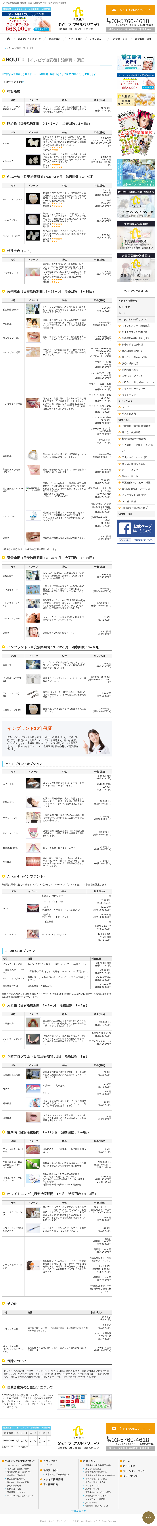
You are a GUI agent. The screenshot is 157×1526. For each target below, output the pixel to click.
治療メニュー (98, 38)
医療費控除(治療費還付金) (57, 1474)
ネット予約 (124, 307)
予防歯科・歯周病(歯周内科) (136, 426)
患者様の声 (53, 38)
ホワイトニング (130, 470)
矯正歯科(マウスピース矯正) (136, 482)
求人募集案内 (129, 413)
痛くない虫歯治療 (131, 432)
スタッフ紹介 (76, 38)
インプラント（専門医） (134, 495)
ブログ (125, 407)
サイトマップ (129, 395)
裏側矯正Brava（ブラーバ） (136, 488)
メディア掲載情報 (128, 300)
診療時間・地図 (143, 38)
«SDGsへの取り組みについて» (138, 382)
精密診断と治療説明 (132, 344)
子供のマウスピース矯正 (134, 457)
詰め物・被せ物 (130, 476)
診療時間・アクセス (132, 376)
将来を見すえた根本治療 (134, 332)
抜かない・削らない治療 (134, 357)
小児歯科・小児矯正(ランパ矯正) (137, 448)
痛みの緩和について (132, 350)
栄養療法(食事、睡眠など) (135, 338)
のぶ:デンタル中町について (133, 319)
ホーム (7, 38)
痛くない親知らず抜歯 (133, 463)
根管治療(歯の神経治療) (134, 438)
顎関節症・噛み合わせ (134, 507)
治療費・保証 (120, 38)
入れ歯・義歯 (129, 501)
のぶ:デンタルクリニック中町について (27, 38)
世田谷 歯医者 (78, 1510)
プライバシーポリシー (133, 388)
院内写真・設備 (130, 369)
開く (24, 82)
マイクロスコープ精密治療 (136, 325)
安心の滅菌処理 (130, 363)
